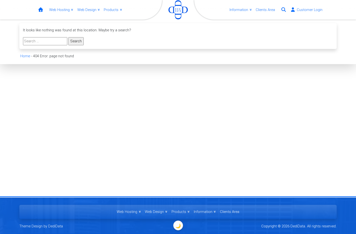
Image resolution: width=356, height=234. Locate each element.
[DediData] (40, 10)
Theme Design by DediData (41, 226)
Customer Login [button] (309, 10)
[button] (283, 10)
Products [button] (111, 10)
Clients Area (265, 10)
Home (25, 56)
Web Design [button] (87, 10)
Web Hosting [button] (60, 10)
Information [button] (239, 10)
